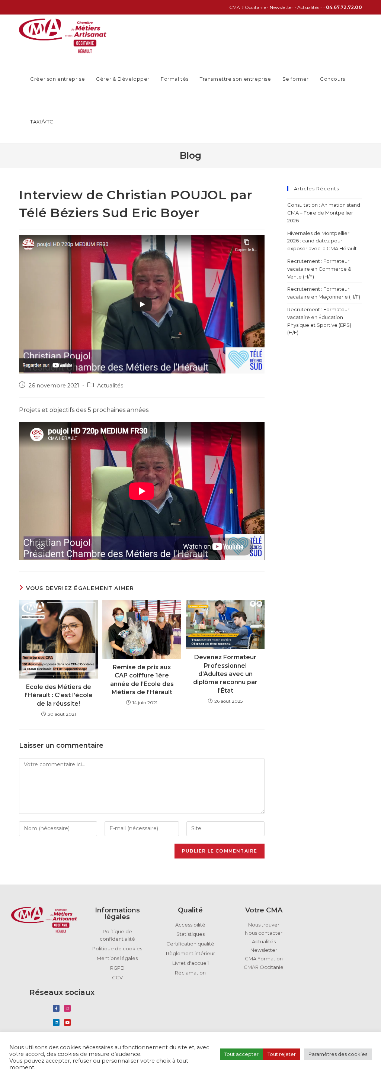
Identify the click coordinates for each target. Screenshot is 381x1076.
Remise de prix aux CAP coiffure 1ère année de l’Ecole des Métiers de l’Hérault (142, 680)
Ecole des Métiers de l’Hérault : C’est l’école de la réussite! (59, 695)
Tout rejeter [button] (282, 1054)
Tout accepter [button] (241, 1054)
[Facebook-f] (56, 1008)
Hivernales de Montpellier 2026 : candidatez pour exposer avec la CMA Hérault (322, 241)
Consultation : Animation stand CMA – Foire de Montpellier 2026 (323, 212)
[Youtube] (67, 1022)
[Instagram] (67, 1008)
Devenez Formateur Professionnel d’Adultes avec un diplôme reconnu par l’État (225, 674)
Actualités (110, 385)
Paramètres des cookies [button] (337, 1054)
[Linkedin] (56, 1022)
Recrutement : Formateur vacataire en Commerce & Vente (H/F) (319, 269)
